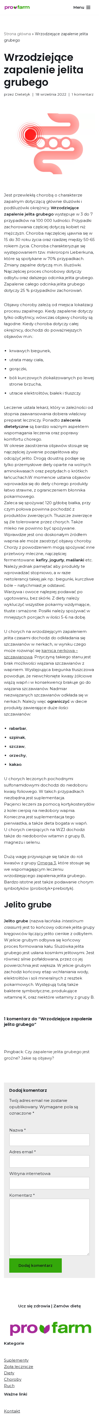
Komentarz (22, 1195)
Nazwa (17, 1130)
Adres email (22, 1151)
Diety (9, 1372)
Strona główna (17, 34)
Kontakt (12, 1411)
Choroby (12, 1379)
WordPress (70, 1420)
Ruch (9, 1385)
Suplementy (16, 1360)
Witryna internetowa (29, 1173)
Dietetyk (22, 94)
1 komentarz (82, 94)
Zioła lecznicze (18, 1366)
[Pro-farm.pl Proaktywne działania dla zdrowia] (18, 7)
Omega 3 (46, 862)
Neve (24, 1420)
